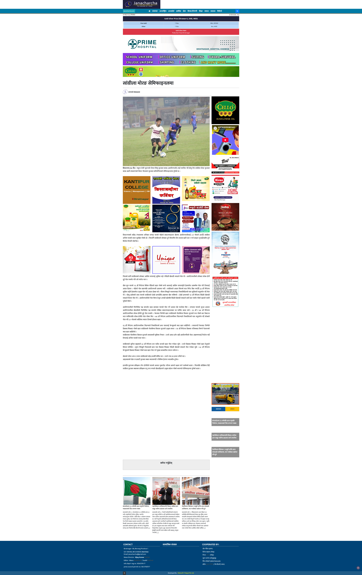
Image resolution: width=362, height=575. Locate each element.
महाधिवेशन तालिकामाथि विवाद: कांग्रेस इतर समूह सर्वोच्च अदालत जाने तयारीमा (224, 436)
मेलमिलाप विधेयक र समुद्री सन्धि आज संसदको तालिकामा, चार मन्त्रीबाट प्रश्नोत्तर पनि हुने (224, 452)
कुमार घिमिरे (209, 564)
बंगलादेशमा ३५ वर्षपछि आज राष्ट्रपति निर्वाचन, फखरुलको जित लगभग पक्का (224, 422)
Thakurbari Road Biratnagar (181, 32)
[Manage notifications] (358, 567)
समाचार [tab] (218, 409)
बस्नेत (208, 555)
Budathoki (138, 560)
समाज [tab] (232, 409)
